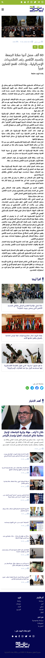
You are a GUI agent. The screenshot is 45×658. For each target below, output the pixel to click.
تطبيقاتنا (40, 623)
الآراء (19, 607)
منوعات (18, 604)
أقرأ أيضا (36, 279)
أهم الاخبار (35, 401)
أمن (42, 604)
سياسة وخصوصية (37, 621)
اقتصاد (41, 610)
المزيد (19, 598)
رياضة (19, 601)
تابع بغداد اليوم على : (22, 631)
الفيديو (19, 610)
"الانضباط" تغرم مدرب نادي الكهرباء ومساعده (16, 522)
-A (35, 47)
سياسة (41, 601)
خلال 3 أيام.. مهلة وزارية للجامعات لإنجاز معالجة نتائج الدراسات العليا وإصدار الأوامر (23, 434)
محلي (41, 607)
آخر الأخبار (40, 598)
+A (41, 47)
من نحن (40, 617)
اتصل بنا (40, 626)
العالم (42, 612)
